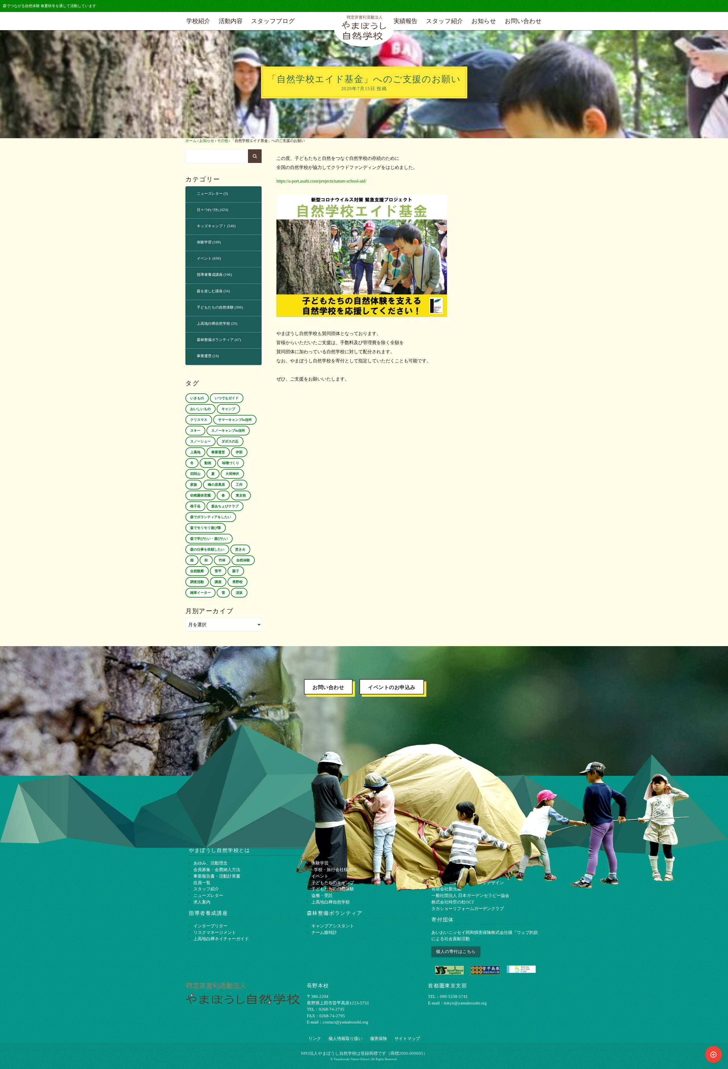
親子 (235, 571)
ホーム (191, 141)
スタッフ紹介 (444, 21)
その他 (222, 141)
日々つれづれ (208, 210)
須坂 (239, 593)
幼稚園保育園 (200, 495)
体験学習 (204, 242)
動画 (207, 463)
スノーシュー (200, 441)
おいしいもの (200, 409)
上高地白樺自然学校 (213, 324)
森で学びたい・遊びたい (209, 539)
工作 (239, 485)
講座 (218, 582)
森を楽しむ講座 (210, 291)
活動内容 (231, 21)
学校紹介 (198, 21)
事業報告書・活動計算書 (216, 876)
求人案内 (201, 902)
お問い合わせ (523, 21)
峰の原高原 (216, 485)
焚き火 (240, 549)
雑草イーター (200, 593)
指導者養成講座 (210, 275)
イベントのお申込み (391, 687)
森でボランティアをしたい (210, 517)
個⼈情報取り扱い (345, 1038)
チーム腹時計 (324, 932)
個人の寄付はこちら (456, 951)
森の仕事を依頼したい (207, 549)
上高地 (195, 452)
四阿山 (195, 474)
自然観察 (197, 571)
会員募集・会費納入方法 (216, 869)
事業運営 (204, 356)
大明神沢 (232, 474)
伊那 (239, 452)
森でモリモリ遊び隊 (205, 528)
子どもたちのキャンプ (332, 882)
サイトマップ (407, 1038)
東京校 (241, 495)
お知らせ (483, 21)
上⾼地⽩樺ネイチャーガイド (221, 938)
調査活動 (197, 582)
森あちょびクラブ (225, 506)
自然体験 (243, 560)
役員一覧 (201, 882)
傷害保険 (378, 1038)
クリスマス (198, 420)
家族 (193, 485)
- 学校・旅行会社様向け (334, 869)
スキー (195, 431)
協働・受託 (322, 895)
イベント (204, 258)
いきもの (197, 398)
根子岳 (195, 506)
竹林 (222, 560)
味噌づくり (230, 463)
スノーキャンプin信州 (228, 431)
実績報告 (405, 21)
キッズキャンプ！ (211, 226)
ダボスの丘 (230, 441)
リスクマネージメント (214, 932)
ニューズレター (210, 194)
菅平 (218, 571)
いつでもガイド (227, 398)
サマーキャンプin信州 (235, 420)
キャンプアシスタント (332, 925)
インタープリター (210, 925)
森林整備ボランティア (215, 340)
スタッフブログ (273, 21)
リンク (314, 1038)
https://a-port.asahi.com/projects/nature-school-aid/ (321, 181)
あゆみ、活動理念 (210, 863)
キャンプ (228, 409)
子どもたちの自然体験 (215, 307)
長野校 (237, 582)
